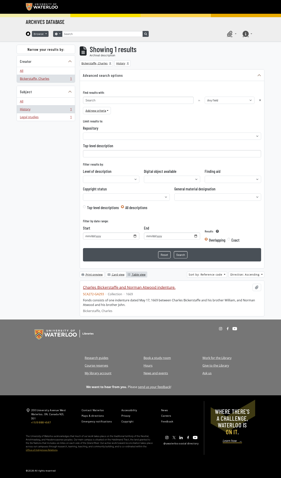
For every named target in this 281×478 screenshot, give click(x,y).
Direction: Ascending (245, 274)
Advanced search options (103, 75)
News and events (156, 373)
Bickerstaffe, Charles (46, 79)
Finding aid (212, 171)
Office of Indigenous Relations (42, 449)
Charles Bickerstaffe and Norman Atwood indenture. (129, 287)
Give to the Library (215, 365)
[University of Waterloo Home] (42, 7)
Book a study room (157, 358)
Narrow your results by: (46, 49)
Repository (90, 128)
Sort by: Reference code (206, 274)
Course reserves (96, 365)
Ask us (207, 373)
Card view (117, 274)
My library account (98, 373)
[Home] (28, 34)
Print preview (94, 274)
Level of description (97, 171)
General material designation (194, 189)
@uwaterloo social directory (181, 443)
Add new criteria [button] (95, 110)
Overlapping (217, 240)
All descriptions (136, 207)
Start (86, 228)
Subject (26, 91)
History (46, 110)
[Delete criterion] (260, 100)
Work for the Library (216, 358)
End (146, 228)
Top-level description (98, 145)
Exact (235, 240)
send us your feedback (154, 387)
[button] (231, 33)
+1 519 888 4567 (41, 422)
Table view (138, 274)
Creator (26, 61)
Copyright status (95, 189)
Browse (39, 34)
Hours (148, 365)
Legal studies (46, 118)
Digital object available (160, 171)
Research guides (96, 358)
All (21, 71)
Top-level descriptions (103, 207)
